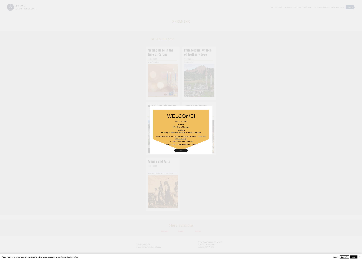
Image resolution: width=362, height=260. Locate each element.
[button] (181, 150)
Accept (354, 257)
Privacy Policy (74, 257)
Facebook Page (180, 139)
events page (177, 144)
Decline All (344, 257)
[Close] (360, 256)
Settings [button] (335, 257)
